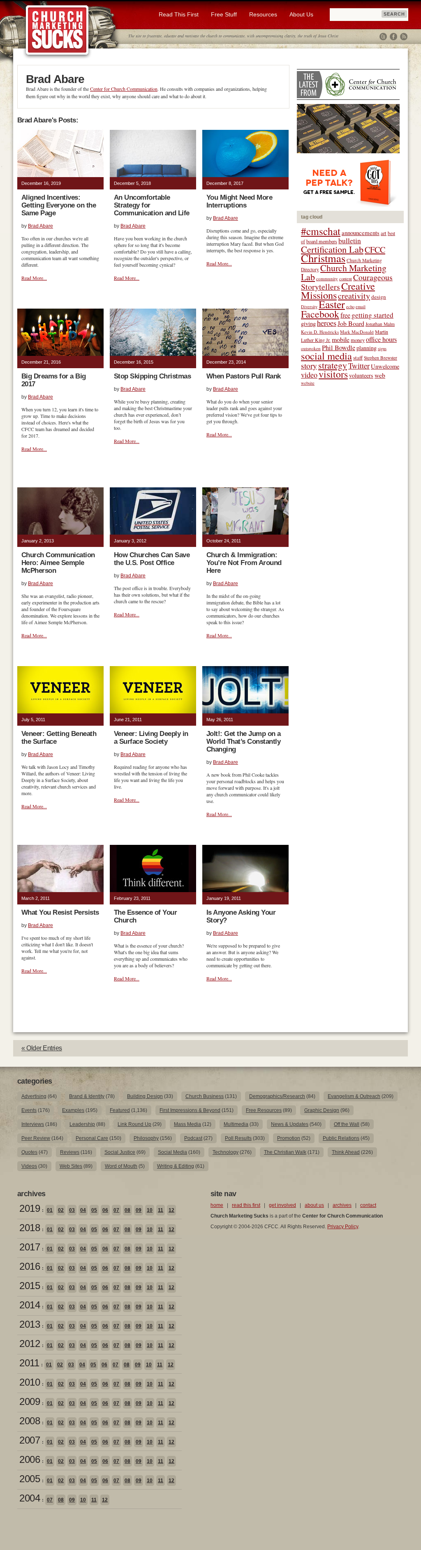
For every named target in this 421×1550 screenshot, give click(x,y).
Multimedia (236, 1124)
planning (366, 348)
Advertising (33, 1096)
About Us (301, 14)
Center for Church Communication (123, 88)
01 (50, 1210)
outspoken (311, 348)
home (216, 1205)
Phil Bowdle (338, 347)
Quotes (29, 1152)
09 (138, 1210)
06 (105, 1210)
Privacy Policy (342, 1226)
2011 (29, 1362)
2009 (29, 1401)
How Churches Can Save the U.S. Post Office (152, 559)
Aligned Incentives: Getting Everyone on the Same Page (58, 205)
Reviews (69, 1152)
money (358, 340)
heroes (326, 323)
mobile (340, 339)
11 (160, 1210)
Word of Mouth (121, 1166)
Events (29, 1110)
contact (368, 1205)
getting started (372, 315)
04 (83, 1210)
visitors (333, 374)
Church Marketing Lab (343, 272)
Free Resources (264, 1110)
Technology (225, 1152)
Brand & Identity (86, 1096)
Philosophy (146, 1138)
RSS (404, 36)
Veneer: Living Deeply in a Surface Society (151, 737)
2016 (29, 1266)
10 (150, 1210)
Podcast (193, 1138)
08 (127, 1210)
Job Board (351, 323)
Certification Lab (332, 249)
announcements (360, 232)
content (345, 278)
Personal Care (92, 1138)
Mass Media (187, 1124)
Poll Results (238, 1138)
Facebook (393, 36)
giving (308, 324)
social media (326, 355)
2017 (29, 1246)
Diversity (309, 306)
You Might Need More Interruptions (239, 201)
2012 (29, 1343)
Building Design (145, 1096)
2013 (29, 1324)
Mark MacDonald (357, 332)
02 (61, 1210)
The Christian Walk (285, 1152)
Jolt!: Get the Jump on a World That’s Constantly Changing (243, 741)
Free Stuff (224, 14)
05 (94, 1210)
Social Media (172, 1152)
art (383, 233)
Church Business (204, 1096)
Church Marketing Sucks (57, 30)
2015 (29, 1285)
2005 (29, 1478)
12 (171, 1210)
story (309, 365)
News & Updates (289, 1124)
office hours (381, 339)
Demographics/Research (277, 1096)
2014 (29, 1304)
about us (314, 1205)
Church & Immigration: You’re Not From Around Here (244, 562)
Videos (29, 1166)
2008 (29, 1420)
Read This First (179, 14)
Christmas (323, 258)
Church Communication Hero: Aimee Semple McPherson (58, 562)
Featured (120, 1110)
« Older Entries (41, 1048)
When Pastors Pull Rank (243, 376)
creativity (354, 295)
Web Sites (71, 1166)
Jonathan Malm (380, 324)
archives (342, 1205)
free (345, 315)
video (309, 375)
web (380, 375)
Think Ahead (346, 1152)
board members (321, 241)
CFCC (375, 249)
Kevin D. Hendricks (320, 332)
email (360, 306)
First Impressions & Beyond (190, 1110)
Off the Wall (346, 1124)
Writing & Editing (175, 1166)
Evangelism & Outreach (354, 1096)
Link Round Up (134, 1124)
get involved (282, 1205)
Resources (263, 14)
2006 (29, 1459)
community (327, 278)
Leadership (82, 1124)
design (378, 296)
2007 (29, 1440)
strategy (332, 365)
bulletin (349, 240)
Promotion (288, 1138)
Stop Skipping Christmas (152, 376)
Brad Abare (40, 226)
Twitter (383, 36)
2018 (29, 1227)
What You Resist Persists (60, 912)
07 (116, 1210)
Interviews (32, 1124)
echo (350, 306)
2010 (29, 1382)
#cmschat (320, 231)
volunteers (361, 375)
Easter (332, 304)
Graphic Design (321, 1110)
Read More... (34, 277)
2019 (29, 1208)
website (308, 383)
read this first (246, 1205)
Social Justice (119, 1152)
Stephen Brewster (380, 358)
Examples (73, 1110)
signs (382, 348)
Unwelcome (385, 366)
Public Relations (341, 1138)
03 (72, 1210)
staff (358, 357)
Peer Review (35, 1138)
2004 (29, 1498)
